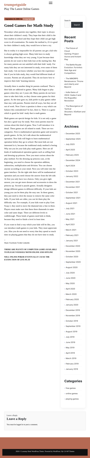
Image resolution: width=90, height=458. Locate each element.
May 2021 (70, 219)
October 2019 (72, 321)
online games (72, 393)
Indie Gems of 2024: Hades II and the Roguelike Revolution (72, 96)
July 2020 (70, 273)
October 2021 (72, 192)
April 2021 (70, 224)
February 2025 (72, 155)
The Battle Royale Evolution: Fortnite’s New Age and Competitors (73, 68)
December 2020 (73, 246)
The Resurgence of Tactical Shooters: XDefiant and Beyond (74, 110)
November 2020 (73, 251)
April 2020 (70, 289)
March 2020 (71, 294)
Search (67, 20)
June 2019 (70, 342)
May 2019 (70, 347)
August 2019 (71, 331)
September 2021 (73, 198)
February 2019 (72, 363)
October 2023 (72, 171)
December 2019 (73, 310)
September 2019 (73, 326)
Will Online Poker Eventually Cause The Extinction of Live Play (27, 258)
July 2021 (70, 208)
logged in (19, 425)
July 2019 (70, 337)
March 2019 (71, 358)
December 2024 (73, 160)
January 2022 (72, 176)
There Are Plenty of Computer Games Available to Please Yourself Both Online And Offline (30, 250)
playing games (72, 399)
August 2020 (71, 267)
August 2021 (71, 203)
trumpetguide (15, 4)
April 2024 (70, 165)
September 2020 (73, 262)
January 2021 (72, 240)
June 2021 (70, 214)
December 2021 (73, 181)
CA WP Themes (69, 451)
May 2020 (70, 283)
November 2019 (73, 315)
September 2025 (73, 139)
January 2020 (72, 305)
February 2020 (72, 299)
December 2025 (73, 133)
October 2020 (72, 256)
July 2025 (70, 144)
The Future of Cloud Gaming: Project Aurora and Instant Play (72, 54)
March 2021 (71, 230)
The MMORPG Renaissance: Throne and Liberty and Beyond (73, 82)
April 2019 (70, 353)
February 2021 (72, 235)
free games (71, 388)
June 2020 (70, 278)
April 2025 (70, 149)
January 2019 (72, 369)
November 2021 (73, 187)
